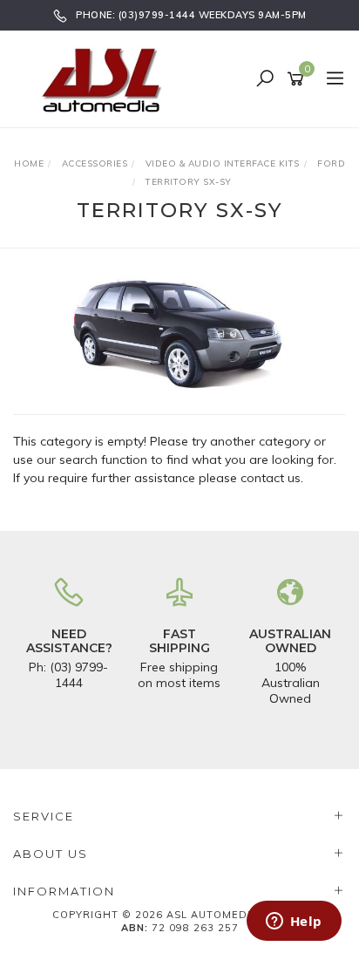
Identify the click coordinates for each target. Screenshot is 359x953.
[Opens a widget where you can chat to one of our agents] (294, 922)
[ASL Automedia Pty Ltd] (109, 78)
